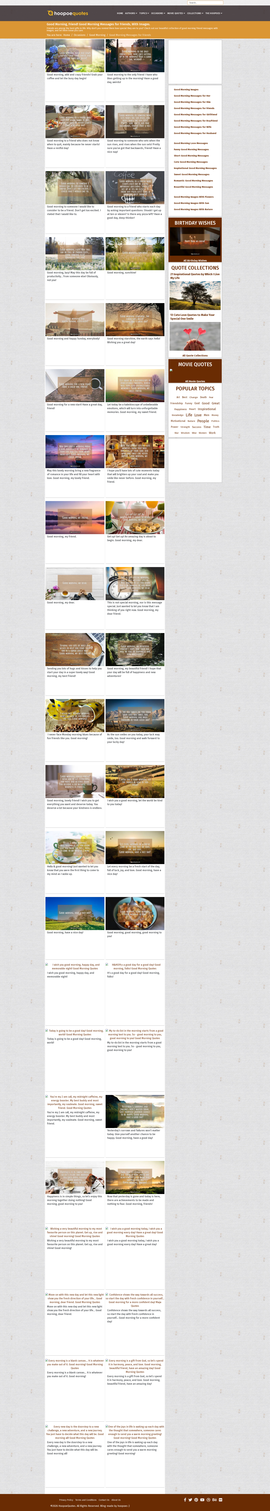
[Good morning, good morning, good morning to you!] (135, 913)
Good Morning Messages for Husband (194, 133)
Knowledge (177, 415)
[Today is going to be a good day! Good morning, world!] (74, 1032)
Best (184, 397)
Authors (130, 13)
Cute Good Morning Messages (190, 162)
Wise (194, 432)
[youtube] (202, 1500)
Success (196, 427)
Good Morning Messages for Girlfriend (195, 114)
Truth (216, 426)
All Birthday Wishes (195, 260)
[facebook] (185, 1500)
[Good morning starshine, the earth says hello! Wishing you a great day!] (135, 319)
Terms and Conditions (86, 1500)
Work (212, 433)
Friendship (176, 403)
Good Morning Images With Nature (193, 209)
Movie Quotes (175, 13)
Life (189, 415)
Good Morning (97, 35)
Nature (191, 420)
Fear (211, 397)
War (177, 432)
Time (207, 427)
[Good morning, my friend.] (74, 517)
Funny (188, 403)
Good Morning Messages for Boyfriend (195, 120)
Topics (143, 13)
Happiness (180, 409)
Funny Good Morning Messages (191, 149)
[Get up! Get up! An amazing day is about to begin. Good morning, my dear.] (135, 517)
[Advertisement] (195, 62)
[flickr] (220, 1500)
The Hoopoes (212, 13)
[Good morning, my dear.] (74, 583)
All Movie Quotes (195, 381)
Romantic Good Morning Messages (193, 180)
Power (174, 426)
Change (193, 397)
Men (206, 415)
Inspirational (207, 409)
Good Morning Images (185, 89)
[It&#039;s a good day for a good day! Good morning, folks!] (135, 966)
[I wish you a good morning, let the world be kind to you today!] (135, 781)
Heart (192, 409)
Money (215, 415)
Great (216, 403)
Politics (215, 421)
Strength (185, 427)
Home (120, 13)
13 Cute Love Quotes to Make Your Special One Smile (192, 316)
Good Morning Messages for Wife (192, 127)
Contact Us (104, 1500)
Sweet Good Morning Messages (191, 174)
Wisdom (185, 432)
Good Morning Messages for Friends (193, 108)
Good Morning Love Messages (190, 143)
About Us (116, 1500)
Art (178, 397)
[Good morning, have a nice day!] (74, 913)
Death (203, 397)
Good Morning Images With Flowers (193, 196)
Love (198, 415)
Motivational (178, 420)
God (197, 403)
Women (203, 432)
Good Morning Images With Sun (191, 203)
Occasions (157, 13)
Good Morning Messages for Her (191, 95)
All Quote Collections (195, 355)
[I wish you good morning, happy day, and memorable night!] (74, 966)
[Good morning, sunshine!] (135, 253)
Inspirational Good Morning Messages (195, 168)
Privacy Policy (66, 1500)
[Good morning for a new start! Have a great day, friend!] (74, 385)
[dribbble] (208, 1500)
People (203, 421)
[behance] (214, 1500)
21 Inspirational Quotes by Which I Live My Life (195, 276)
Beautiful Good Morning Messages (193, 186)
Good (206, 403)
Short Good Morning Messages (191, 155)
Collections (194, 13)
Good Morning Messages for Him (191, 102)
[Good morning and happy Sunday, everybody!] (74, 319)
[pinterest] (196, 1500)
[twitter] (190, 1500)
